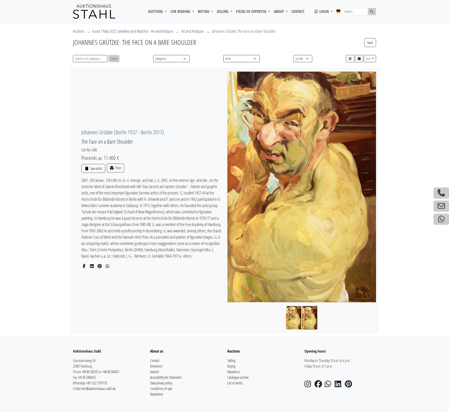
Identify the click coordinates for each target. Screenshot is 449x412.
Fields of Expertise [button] (251, 11)
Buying (231, 366)
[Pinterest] (99, 266)
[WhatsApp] (107, 266)
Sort (368, 58)
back (370, 42)
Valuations (233, 371)
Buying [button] (204, 11)
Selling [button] (223, 11)
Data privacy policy (161, 383)
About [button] (279, 11)
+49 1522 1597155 (96, 383)
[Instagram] (309, 385)
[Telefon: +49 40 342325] (441, 193)
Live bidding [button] (180, 11)
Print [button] (118, 168)
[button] (350, 58)
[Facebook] (84, 266)
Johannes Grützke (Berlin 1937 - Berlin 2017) (122, 132)
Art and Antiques (192, 31)
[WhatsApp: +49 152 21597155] (441, 219)
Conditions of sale (161, 388)
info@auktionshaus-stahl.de (98, 388)
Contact (297, 11)
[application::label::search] (372, 11)
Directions (156, 366)
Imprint (154, 371)
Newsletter (156, 394)
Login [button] (324, 11)
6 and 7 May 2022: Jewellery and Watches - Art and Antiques (133, 31)
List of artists (235, 383)
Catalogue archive (238, 377)
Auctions (78, 31)
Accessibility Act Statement (165, 377)
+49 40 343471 (110, 371)
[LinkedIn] (92, 266)
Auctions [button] (156, 11)
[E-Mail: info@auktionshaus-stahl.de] (441, 206)
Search (113, 58)
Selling (231, 360)
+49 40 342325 (90, 371)
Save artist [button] (95, 168)
